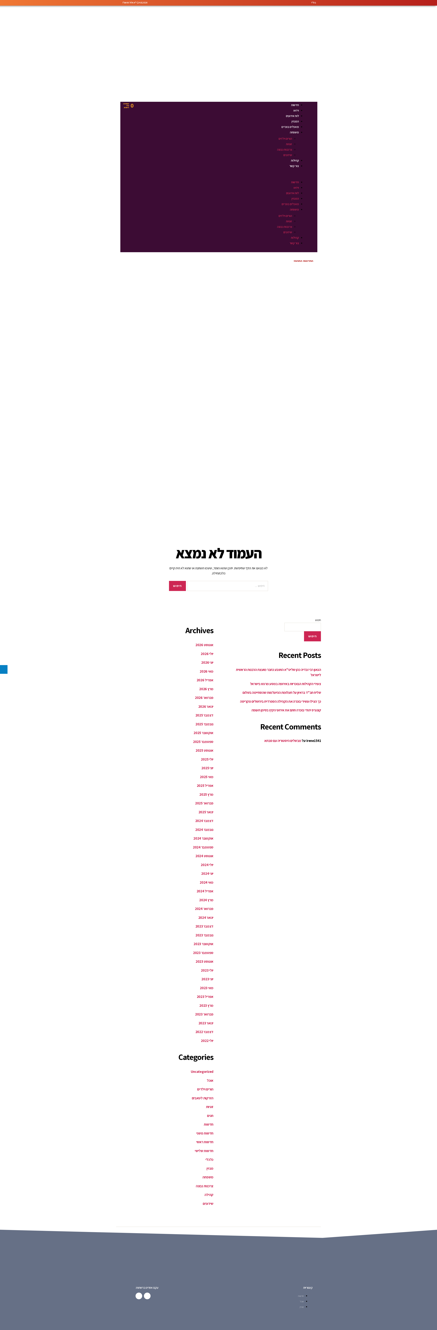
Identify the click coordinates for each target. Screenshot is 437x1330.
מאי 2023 (206, 988)
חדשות (295, 105)
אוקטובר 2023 (203, 944)
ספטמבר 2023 (203, 952)
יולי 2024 (207, 864)
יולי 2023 (207, 970)
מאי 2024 (206, 882)
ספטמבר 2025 (203, 741)
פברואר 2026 (204, 697)
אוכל (210, 1080)
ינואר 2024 (205, 917)
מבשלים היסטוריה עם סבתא (282, 740)
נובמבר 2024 (204, 829)
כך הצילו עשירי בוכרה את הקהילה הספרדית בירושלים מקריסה (280, 701)
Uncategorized (202, 1071)
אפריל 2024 (205, 891)
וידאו (296, 110)
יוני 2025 (207, 768)
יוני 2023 (207, 979)
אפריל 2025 (205, 785)
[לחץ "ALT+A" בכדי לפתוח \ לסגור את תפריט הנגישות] (4, 669)
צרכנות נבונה (284, 149)
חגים (210, 1115)
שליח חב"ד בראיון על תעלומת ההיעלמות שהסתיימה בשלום (282, 692)
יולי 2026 (207, 653)
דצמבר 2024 (204, 820)
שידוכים (287, 155)
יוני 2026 (207, 662)
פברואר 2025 (204, 803)
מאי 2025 (206, 777)
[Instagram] (139, 1296)
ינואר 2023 (206, 1023)
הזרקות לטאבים (203, 1098)
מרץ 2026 (206, 689)
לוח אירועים (292, 116)
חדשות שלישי (204, 1150)
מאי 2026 (206, 671)
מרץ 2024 (206, 900)
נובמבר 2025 (204, 724)
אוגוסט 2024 (204, 856)
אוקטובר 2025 (203, 732)
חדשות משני (204, 1133)
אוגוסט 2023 (204, 961)
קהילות (295, 160)
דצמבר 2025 (204, 715)
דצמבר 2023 (204, 926)
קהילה (209, 1194)
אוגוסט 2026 (204, 645)
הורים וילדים (285, 139)
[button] (223, 177)
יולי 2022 (207, 1040)
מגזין (210, 1168)
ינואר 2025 (206, 812)
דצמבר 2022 (204, 1031)
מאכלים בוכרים (290, 127)
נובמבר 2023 (204, 935)
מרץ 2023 (206, 1005)
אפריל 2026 (205, 680)
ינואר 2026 (205, 706)
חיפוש (318, 620)
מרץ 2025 (206, 794)
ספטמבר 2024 (203, 847)
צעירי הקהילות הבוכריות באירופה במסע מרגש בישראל (285, 683)
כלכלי (209, 1159)
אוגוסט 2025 (204, 750)
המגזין (295, 121)
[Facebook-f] (147, 1296)
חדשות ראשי (204, 1142)
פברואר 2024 (204, 908)
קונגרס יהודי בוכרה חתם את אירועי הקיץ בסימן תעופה (286, 710)
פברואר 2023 (204, 1014)
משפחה (294, 132)
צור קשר (294, 166)
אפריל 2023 (205, 996)
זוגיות (289, 144)
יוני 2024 (207, 873)
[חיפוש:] (228, 586)
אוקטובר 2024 (203, 838)
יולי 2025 (207, 759)
